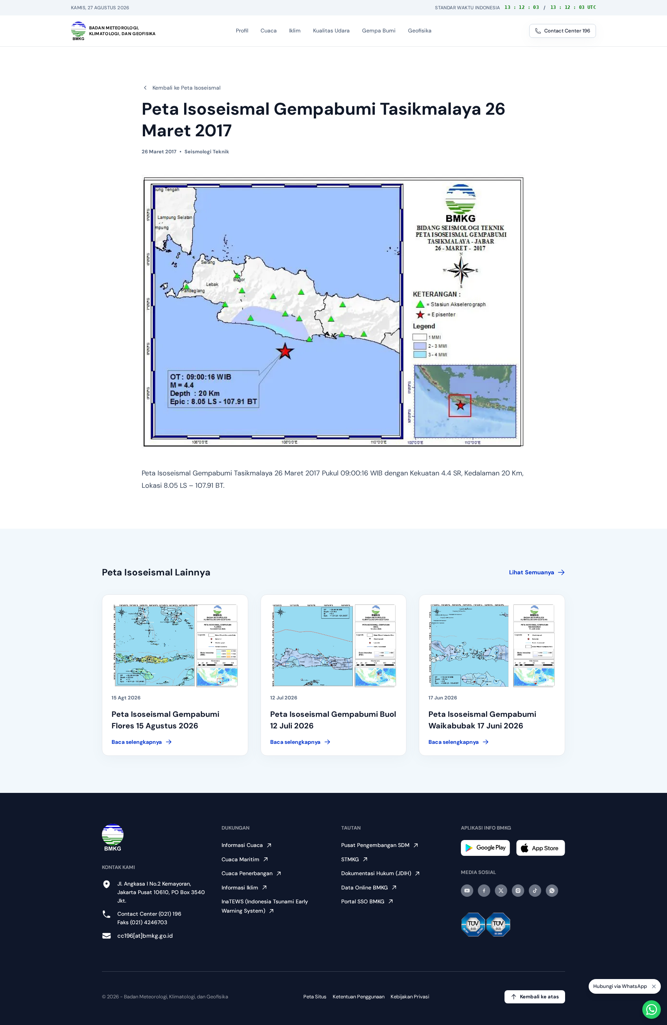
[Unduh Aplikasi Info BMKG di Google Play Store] (485, 848)
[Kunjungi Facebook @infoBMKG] (484, 890)
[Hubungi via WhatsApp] (651, 1009)
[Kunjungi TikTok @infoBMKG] (535, 890)
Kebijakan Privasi (410, 996)
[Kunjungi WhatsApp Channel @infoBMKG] (552, 890)
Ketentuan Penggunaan (358, 996)
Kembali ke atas (539, 996)
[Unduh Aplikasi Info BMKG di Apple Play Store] (540, 848)
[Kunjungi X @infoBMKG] (501, 890)
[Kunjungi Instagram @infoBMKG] (518, 890)
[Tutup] (654, 986)
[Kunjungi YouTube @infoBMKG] (467, 890)
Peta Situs (315, 996)
